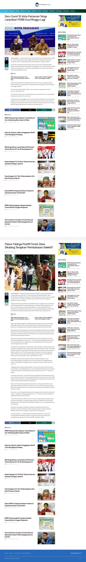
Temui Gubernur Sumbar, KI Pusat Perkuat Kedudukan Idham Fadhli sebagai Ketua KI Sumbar (19, 222)
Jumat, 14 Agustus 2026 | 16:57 (74, 121)
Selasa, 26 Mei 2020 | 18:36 (10, 251)
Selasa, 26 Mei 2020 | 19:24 (10, 23)
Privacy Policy (17, 553)
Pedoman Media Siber (26, 553)
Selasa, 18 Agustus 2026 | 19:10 (11, 180)
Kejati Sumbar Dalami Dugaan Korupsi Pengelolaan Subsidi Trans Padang (74, 126)
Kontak (11, 553)
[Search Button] (80, 11)
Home (6, 11)
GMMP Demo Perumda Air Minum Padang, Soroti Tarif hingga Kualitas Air (73, 102)
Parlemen (52, 11)
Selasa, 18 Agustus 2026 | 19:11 (11, 165)
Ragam (29, 11)
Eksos (39, 11)
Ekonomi (23, 11)
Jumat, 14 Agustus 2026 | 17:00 (74, 104)
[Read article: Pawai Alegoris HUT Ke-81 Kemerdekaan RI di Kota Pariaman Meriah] (46, 181)
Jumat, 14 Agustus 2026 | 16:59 (74, 341)
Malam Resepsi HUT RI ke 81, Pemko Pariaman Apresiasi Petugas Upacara (73, 61)
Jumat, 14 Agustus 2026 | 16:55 (74, 129)
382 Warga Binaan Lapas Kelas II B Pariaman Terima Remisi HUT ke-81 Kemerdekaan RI (74, 54)
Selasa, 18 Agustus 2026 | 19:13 (11, 151)
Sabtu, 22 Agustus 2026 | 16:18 (11, 136)
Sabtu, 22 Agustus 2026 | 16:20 (11, 122)
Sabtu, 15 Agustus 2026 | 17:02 (11, 226)
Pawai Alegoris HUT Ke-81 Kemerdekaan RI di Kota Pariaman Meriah (73, 69)
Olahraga (45, 11)
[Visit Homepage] (43, 4)
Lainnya (73, 11)
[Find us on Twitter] (80, 558)
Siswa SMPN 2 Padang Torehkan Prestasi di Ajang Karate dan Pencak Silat (73, 77)
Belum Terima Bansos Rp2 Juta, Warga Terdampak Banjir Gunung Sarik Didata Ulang (74, 119)
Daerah (18, 11)
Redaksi (6, 553)
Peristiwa (11, 11)
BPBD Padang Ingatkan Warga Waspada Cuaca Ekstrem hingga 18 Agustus (74, 85)
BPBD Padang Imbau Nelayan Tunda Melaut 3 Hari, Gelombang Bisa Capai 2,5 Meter (20, 78)
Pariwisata (66, 11)
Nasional (34, 11)
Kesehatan (59, 11)
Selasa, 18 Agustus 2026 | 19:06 (74, 80)
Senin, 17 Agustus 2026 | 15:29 (11, 209)
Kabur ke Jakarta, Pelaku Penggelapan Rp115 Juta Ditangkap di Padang (73, 46)
